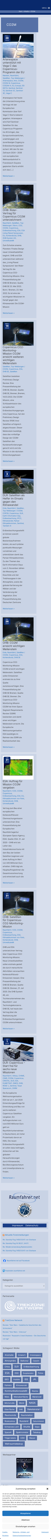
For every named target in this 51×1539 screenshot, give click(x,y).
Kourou (35, 1391)
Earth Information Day (11, 516)
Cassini (36, 1361)
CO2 (20, 225)
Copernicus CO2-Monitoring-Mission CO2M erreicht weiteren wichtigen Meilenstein (13, 355)
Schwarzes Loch (12, 1427)
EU (13, 86)
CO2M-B (6, 83)
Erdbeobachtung (31, 1366)
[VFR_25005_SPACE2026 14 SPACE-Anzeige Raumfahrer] (24, 1468)
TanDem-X (7, 526)
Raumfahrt (14, 75)
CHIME (21, 1076)
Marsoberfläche (21, 1397)
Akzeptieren (25, 1513)
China (7, 1367)
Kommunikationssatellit (16, 1391)
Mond (21, 1403)
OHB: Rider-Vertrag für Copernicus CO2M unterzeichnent (14, 214)
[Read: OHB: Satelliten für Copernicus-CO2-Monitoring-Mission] (18, 903)
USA (22, 1438)
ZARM (14, 1088)
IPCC (19, 518)
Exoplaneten (28, 1373)
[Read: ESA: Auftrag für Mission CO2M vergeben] (18, 767)
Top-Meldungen (17, 78)
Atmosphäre (10, 1361)
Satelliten (6, 78)
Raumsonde (10, 1415)
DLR (16, 1366)
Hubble (16, 1379)
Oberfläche (9, 1409)
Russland (24, 1421)
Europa (18, 86)
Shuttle (26, 1427)
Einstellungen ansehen (25, 1526)
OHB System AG (9, 238)
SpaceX (8, 1432)
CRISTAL (6, 1081)
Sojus (37, 1427)
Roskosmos (10, 1421)
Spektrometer (22, 1432)
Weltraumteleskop (14, 1444)
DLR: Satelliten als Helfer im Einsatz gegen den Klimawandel (14, 500)
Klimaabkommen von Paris (13, 798)
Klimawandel (21, 1385)
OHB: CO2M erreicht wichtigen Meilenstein (14, 646)
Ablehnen (25, 1520)
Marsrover (37, 1397)
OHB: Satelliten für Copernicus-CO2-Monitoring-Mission (13, 921)
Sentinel (12, 88)
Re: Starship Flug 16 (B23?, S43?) (15, 1243)
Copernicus (15, 83)
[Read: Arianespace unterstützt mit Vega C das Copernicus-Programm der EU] (18, 46)
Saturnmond (38, 1421)
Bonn (15, 225)
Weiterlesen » (8, 176)
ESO (17, 1373)
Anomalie (9, 1355)
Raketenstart (34, 1409)
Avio (15, 81)
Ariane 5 (22, 1355)
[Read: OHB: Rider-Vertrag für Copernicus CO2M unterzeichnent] (18, 196)
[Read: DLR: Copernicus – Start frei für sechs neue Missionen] (18, 1049)
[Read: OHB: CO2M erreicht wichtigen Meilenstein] (18, 629)
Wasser (32, 1438)
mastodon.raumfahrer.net (15, 1271)
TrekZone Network (13, 1320)
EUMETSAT (7, 1083)
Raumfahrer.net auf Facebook (18, 1261)
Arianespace (35, 1355)
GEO (7, 1379)
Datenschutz (32, 1225)
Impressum (45, 1532)
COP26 (6, 513)
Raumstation (27, 1415)
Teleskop (37, 1432)
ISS (26, 1379)
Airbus (15, 1076)
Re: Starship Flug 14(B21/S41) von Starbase (19, 1240)
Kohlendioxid (11, 236)
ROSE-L (6, 1086)
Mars (7, 1397)
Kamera (8, 1385)
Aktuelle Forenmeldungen (17, 1235)
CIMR (5, 1078)
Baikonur (24, 1361)
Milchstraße (10, 1403)
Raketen (6, 75)
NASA (32, 1402)
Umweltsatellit (8, 241)
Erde (4, 508)
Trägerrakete (10, 1438)
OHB (21, 1409)
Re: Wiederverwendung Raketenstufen (17, 1247)
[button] (47, 1489)
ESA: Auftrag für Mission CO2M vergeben (12, 784)
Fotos (40, 1373)
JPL (35, 1379)
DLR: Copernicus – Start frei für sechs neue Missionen (14, 1067)
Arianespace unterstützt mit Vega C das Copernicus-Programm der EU (13, 66)
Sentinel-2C (10, 91)
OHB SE (6, 371)
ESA (7, 1373)
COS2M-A (7, 86)
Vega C (9, 93)
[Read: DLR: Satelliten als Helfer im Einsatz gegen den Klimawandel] (18, 481)
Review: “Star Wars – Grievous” (14, 1332)
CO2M (20, 81)
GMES (15, 1083)
